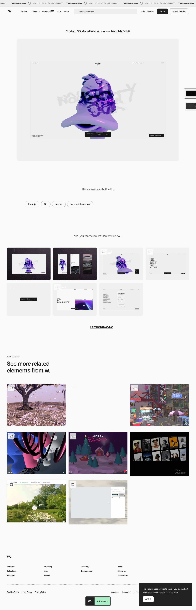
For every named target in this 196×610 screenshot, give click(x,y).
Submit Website (178, 11)
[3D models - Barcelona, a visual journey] (36, 405)
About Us (122, 571)
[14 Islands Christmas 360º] (98, 453)
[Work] (75, 299)
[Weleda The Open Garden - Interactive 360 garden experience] (36, 501)
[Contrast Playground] (121, 264)
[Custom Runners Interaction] (36, 453)
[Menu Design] (167, 264)
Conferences (86, 571)
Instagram (126, 592)
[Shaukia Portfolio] (159, 454)
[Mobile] (75, 264)
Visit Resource (102, 601)
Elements (11, 575)
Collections (11, 571)
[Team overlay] (98, 406)
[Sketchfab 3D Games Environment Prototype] (159, 405)
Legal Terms (27, 592)
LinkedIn (137, 592)
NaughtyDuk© (121, 31)
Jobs (59, 11)
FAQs (120, 566)
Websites (11, 566)
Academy (48, 11)
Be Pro (162, 11)
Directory (36, 11)
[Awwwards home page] (90, 601)
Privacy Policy (40, 592)
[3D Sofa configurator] (98, 502)
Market (66, 11)
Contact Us (123, 575)
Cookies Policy (13, 592)
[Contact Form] (121, 299)
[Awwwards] (10, 11)
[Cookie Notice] (29, 299)
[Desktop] (29, 264)
